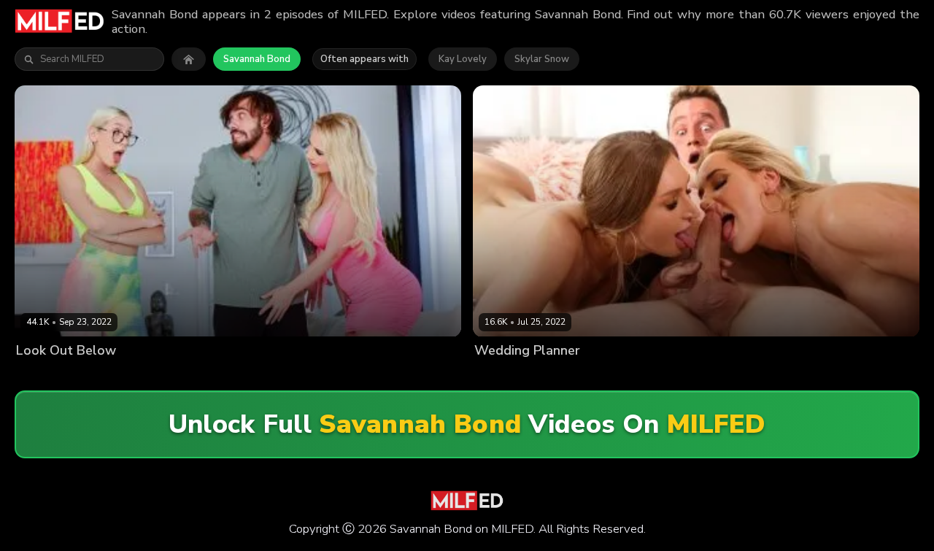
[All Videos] (188, 59)
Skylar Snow (541, 59)
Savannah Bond (256, 59)
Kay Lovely (463, 59)
